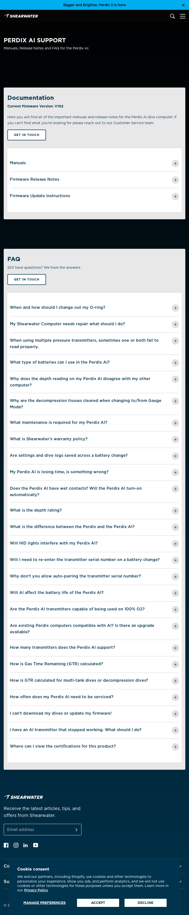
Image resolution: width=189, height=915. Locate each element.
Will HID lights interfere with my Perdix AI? (54, 543)
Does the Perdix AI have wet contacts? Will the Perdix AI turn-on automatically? (76, 491)
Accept (98, 903)
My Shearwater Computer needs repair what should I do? (67, 324)
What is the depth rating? (36, 510)
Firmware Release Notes (34, 179)
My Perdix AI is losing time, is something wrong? (59, 472)
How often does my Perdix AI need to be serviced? (61, 696)
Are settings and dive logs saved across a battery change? (69, 455)
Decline (145, 903)
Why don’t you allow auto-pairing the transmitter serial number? (75, 576)
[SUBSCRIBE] (70, 829)
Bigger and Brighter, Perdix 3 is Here (94, 5)
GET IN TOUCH (26, 279)
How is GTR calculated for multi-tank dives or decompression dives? (79, 680)
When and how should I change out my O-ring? (57, 307)
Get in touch (26, 135)
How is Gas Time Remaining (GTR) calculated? (56, 664)
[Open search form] (172, 16)
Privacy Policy (36, 890)
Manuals (18, 163)
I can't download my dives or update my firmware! (61, 713)
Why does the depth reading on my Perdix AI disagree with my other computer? (80, 381)
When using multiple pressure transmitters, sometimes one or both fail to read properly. (84, 343)
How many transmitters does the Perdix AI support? (62, 647)
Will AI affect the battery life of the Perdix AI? (57, 592)
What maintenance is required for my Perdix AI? (58, 422)
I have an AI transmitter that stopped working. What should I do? (76, 729)
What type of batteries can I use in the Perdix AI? (60, 362)
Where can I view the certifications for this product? (63, 746)
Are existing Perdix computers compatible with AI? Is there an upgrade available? (82, 628)
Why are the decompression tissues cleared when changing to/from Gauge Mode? (85, 403)
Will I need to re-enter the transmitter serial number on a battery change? (85, 559)
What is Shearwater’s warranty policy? (49, 439)
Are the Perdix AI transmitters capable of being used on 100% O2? (77, 609)
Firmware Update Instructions (40, 195)
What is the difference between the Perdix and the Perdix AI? (72, 526)
